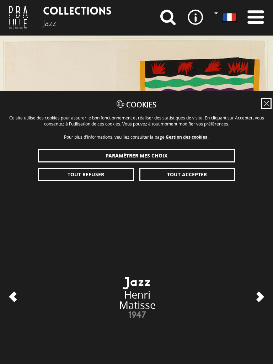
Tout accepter (187, 174)
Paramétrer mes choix (136, 155)
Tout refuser (86, 174)
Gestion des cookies (187, 137)
